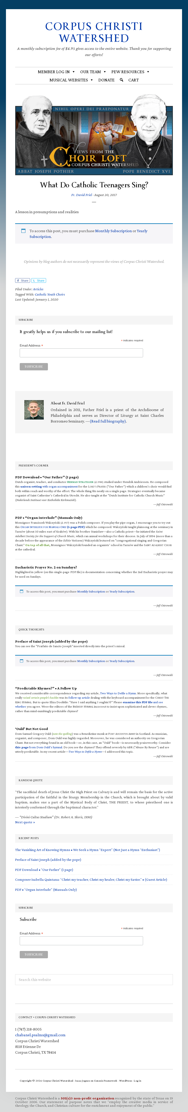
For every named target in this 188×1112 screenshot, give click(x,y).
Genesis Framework (105, 1080)
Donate (106, 79)
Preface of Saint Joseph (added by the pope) (48, 860)
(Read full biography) (108, 421)
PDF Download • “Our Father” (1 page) (44, 870)
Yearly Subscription (122, 591)
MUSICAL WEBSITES (69, 79)
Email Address (31, 345)
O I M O (52, 527)
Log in (137, 1080)
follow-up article (79, 697)
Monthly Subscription (113, 231)
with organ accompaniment (49, 486)
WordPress (125, 1080)
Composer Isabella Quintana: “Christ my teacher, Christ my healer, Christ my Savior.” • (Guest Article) (91, 879)
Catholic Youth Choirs (50, 294)
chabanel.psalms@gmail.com (40, 1035)
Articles (38, 289)
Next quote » (25, 822)
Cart (133, 79)
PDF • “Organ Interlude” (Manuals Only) (46, 889)
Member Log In (54, 71)
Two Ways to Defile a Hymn (118, 693)
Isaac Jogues (82, 1080)
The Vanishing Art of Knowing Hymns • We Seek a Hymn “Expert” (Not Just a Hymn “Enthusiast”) (87, 850)
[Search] (121, 80)
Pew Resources (127, 71)
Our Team (90, 71)
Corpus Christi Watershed (94, 32)
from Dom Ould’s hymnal (38, 747)
